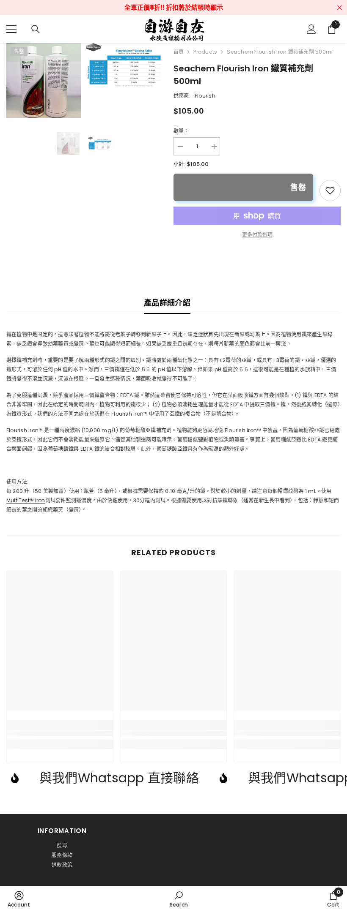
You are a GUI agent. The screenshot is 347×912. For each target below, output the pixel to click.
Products (205, 51)
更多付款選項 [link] (257, 234)
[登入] (311, 29)
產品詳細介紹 (167, 302)
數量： (181, 130)
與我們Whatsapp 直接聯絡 (119, 778)
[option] (68, 144)
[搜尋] (35, 29)
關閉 (339, 8)
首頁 (179, 51)
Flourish (205, 95)
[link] (330, 190)
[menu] (11, 29)
